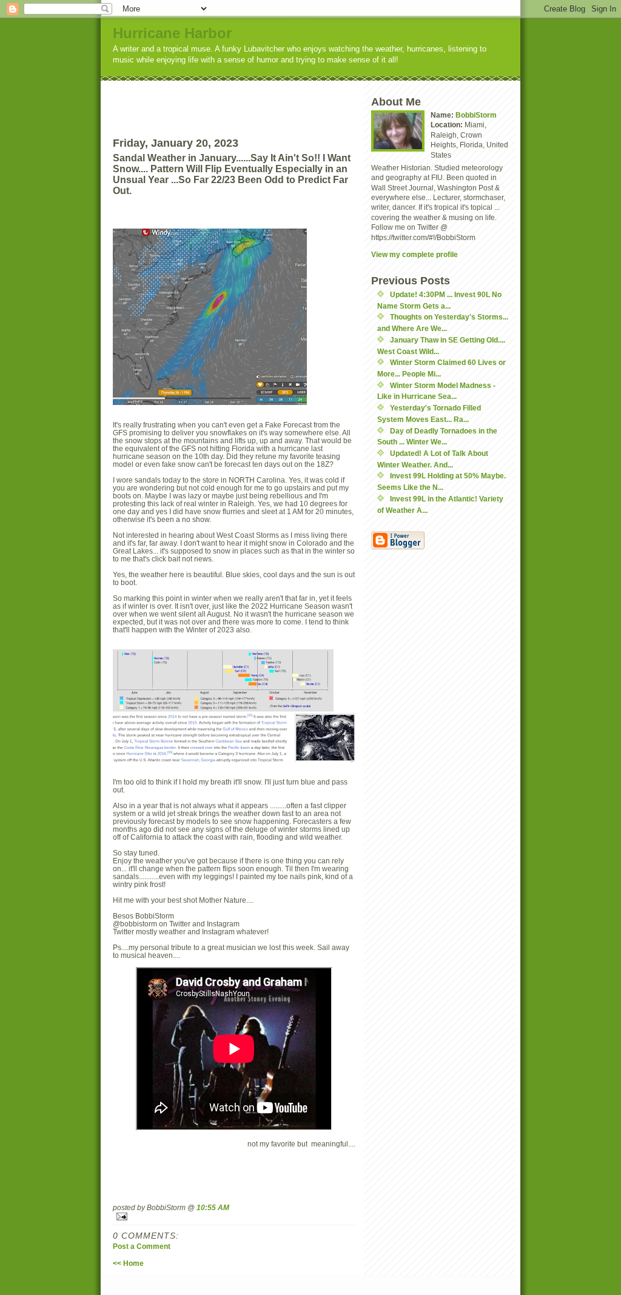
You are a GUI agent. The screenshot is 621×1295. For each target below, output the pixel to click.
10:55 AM (212, 1207)
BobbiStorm (476, 115)
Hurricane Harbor (172, 33)
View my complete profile (414, 254)
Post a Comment (141, 1246)
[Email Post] (234, 1216)
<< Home (128, 1263)
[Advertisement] (256, 99)
